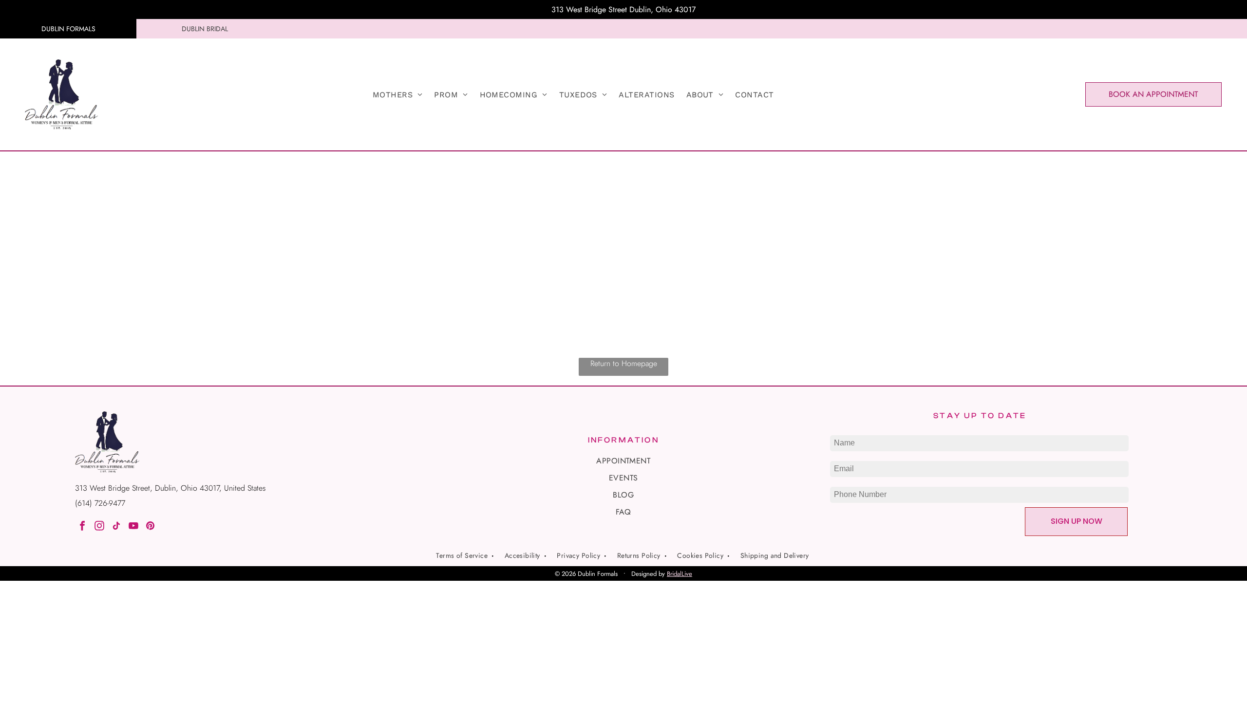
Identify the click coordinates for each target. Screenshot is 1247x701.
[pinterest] (150, 526)
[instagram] (99, 526)
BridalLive (679, 573)
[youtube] (133, 526)
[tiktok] (116, 526)
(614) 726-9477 (100, 503)
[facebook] (82, 526)
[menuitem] (398, 94)
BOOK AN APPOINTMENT (1153, 94)
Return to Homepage (623, 363)
